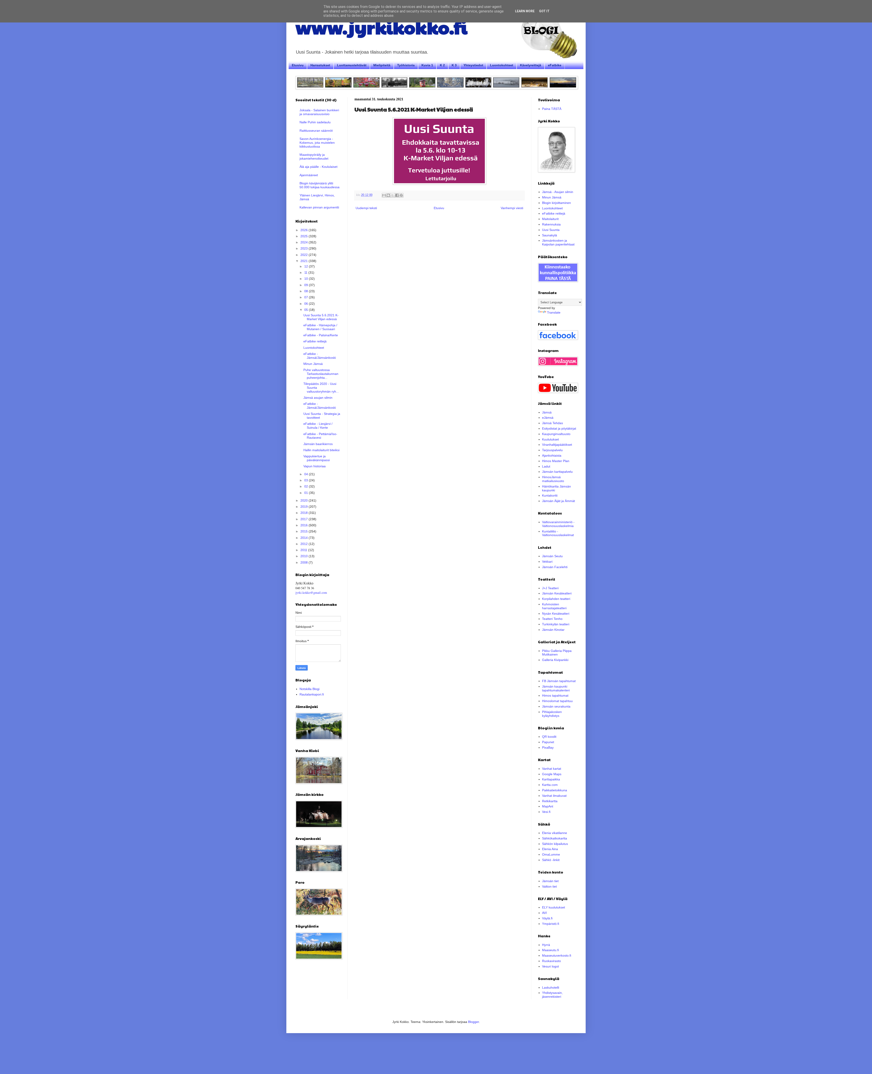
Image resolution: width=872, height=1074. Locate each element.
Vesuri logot (550, 966)
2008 (304, 562)
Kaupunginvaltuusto (556, 434)
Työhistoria (406, 65)
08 (306, 291)
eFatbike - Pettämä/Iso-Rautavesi (320, 436)
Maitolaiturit (550, 219)
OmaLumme (551, 854)
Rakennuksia (551, 224)
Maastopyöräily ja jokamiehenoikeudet (314, 156)
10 (306, 278)
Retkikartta (549, 801)
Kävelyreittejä (530, 65)
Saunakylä (549, 235)
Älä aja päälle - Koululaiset (318, 166)
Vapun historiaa (314, 466)
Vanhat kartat (551, 768)
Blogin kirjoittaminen (556, 203)
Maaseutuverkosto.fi (556, 955)
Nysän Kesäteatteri (555, 613)
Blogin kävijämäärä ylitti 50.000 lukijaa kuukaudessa (319, 185)
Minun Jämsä (313, 364)
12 (306, 266)
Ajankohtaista (551, 455)
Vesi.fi (546, 812)
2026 (304, 230)
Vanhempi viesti (512, 208)
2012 (304, 544)
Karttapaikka (551, 779)
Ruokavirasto (551, 961)
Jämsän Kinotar (553, 629)
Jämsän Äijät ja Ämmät (558, 501)
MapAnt (547, 806)
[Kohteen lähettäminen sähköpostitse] (384, 195)
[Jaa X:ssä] (392, 195)
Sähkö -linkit (551, 860)
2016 (304, 525)
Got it (544, 11)
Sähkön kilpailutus (555, 844)
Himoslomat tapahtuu (557, 701)
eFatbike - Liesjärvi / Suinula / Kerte (317, 425)
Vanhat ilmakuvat (554, 795)
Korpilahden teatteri (556, 599)
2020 (304, 500)
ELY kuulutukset (553, 907)
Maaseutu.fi (550, 950)
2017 (304, 519)
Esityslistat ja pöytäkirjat (559, 428)
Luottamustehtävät (352, 65)
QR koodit (549, 736)
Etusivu (298, 65)
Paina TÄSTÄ (551, 109)
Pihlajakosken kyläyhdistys (552, 714)
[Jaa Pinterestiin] (401, 195)
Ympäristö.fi (550, 924)
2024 (304, 242)
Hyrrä (546, 945)
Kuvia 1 (427, 65)
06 (306, 303)
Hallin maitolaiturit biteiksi (321, 450)
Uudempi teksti (366, 208)
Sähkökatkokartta (554, 838)
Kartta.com (550, 785)
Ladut (546, 466)
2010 (304, 556)
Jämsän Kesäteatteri (557, 593)
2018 (304, 513)
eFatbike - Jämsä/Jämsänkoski (319, 355)
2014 (304, 537)
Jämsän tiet (550, 881)
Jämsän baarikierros (318, 444)
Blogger (473, 1022)
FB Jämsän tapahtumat (559, 681)
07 (306, 297)
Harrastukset (320, 65)
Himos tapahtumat (555, 695)
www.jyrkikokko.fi (381, 27)
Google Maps (551, 774)
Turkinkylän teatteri (555, 624)
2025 (304, 236)
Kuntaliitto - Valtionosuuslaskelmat (558, 533)
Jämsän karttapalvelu (557, 471)
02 (306, 486)
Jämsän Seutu (552, 556)
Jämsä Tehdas (552, 423)
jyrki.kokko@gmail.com (311, 592)
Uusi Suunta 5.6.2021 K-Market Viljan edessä (321, 317)
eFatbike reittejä (315, 341)
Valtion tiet (549, 886)
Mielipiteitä (381, 65)
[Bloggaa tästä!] (388, 195)
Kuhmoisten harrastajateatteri (554, 606)
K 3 (454, 65)
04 (306, 474)
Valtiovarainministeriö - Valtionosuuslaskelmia (558, 524)
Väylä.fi (547, 918)
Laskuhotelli (550, 987)
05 (306, 310)
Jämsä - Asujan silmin (557, 192)
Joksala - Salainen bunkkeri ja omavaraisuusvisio (319, 112)
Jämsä (547, 412)
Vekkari (547, 561)
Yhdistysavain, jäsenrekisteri (552, 994)
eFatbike (554, 65)
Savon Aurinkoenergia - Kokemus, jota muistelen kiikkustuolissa (317, 142)
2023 (304, 248)
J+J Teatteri (550, 588)
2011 (304, 550)
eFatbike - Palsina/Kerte (320, 335)
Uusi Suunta (551, 230)
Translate (553, 312)
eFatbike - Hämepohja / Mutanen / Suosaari (320, 327)
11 (306, 272)
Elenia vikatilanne (554, 833)
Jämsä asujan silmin (317, 397)
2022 (304, 255)
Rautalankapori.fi (312, 694)
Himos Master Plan (555, 461)
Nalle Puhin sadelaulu (315, 122)
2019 (304, 506)
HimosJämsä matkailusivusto (553, 479)
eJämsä (547, 417)
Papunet (548, 742)
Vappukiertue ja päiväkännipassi (316, 458)
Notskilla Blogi (310, 689)
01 (306, 493)
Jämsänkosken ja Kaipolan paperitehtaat (558, 242)
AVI (544, 913)
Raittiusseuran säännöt (316, 130)
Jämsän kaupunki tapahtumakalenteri (556, 688)
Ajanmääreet (309, 175)
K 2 (442, 65)
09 (306, 285)
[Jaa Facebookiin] (397, 195)
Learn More (525, 11)
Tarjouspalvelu (552, 450)
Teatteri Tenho (552, 619)
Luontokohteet (501, 65)
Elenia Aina (550, 849)
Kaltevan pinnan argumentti (319, 207)
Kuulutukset (550, 439)
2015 (304, 531)
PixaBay (548, 747)
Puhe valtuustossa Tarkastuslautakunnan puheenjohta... (320, 373)
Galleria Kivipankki (555, 660)
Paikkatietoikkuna (554, 790)
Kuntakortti (549, 495)
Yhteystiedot (473, 65)
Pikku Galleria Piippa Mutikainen (557, 652)
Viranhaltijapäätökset (557, 444)
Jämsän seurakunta (556, 706)
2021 (304, 261)
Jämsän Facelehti (554, 567)
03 (306, 480)
